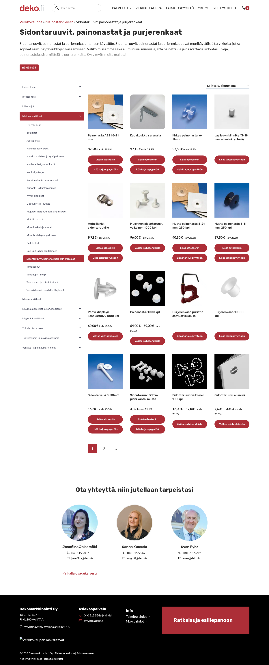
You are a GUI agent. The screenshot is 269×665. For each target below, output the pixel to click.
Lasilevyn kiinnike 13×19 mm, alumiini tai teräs (231, 137)
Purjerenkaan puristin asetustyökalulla (187, 314)
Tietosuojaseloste (65, 653)
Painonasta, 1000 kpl (145, 312)
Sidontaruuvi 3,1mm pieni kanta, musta (144, 397)
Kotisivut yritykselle (41, 658)
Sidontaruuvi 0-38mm (103, 395)
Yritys (204, 8)
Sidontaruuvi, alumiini (229, 395)
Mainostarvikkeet (59, 22)
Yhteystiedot (225, 8)
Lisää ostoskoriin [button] (105, 159)
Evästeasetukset (85, 653)
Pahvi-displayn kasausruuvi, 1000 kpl (103, 314)
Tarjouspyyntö (180, 8)
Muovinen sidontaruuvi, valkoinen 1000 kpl (146, 225)
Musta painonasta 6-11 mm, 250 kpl (230, 225)
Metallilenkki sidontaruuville (98, 225)
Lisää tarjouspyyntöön (105, 169)
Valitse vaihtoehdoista (147, 248)
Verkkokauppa (149, 8)
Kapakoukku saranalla (145, 135)
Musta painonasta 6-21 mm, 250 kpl (188, 225)
